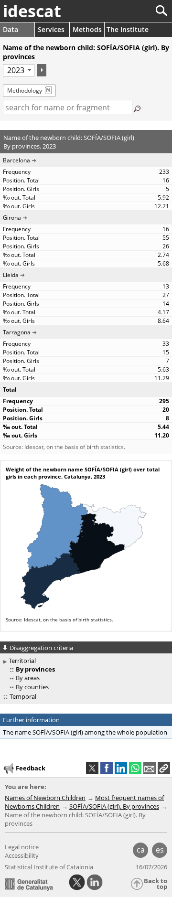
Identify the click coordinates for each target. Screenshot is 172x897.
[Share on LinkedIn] (121, 768)
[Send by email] (149, 768)
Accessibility (22, 855)
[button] (164, 768)
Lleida (11, 275)
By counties (32, 687)
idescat (32, 11)
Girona (12, 218)
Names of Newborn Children (45, 797)
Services (51, 29)
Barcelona (16, 160)
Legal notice (22, 847)
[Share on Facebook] (106, 768)
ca (141, 849)
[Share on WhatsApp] (135, 768)
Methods (87, 29)
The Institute (128, 29)
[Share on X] (92, 768)
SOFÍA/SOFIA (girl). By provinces (114, 806)
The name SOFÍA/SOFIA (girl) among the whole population (85, 732)
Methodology (24, 90)
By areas (28, 677)
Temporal (23, 696)
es (160, 849)
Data (10, 29)
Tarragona (17, 332)
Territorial (22, 660)
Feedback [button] (30, 768)
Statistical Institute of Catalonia (49, 867)
